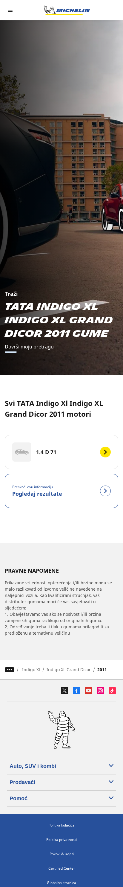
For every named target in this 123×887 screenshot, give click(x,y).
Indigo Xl (31, 669)
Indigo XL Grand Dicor (69, 669)
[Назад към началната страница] (67, 10)
